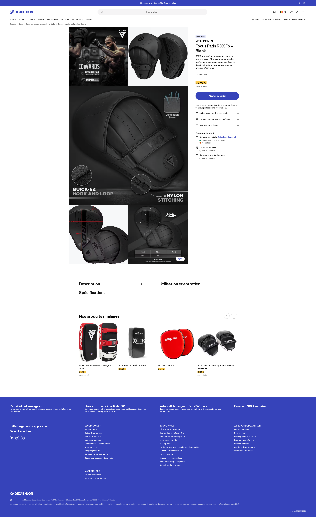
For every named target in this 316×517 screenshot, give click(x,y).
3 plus (180, 259)
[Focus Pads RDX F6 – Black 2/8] (98, 56)
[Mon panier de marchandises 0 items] (303, 12)
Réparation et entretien (294, 19)
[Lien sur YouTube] (17, 438)
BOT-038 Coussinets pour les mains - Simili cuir (216, 367)
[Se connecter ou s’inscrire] (297, 12)
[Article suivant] (234, 316)
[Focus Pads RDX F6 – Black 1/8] (158, 56)
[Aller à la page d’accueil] (21, 12)
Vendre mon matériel (271, 19)
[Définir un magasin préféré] (274, 12)
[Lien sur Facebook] (12, 438)
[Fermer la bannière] (304, 3)
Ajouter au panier (217, 96)
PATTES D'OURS (166, 365)
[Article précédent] (227, 316)
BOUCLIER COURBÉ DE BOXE (132, 365)
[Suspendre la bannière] (300, 3)
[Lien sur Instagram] (23, 438)
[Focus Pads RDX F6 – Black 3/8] (128, 145)
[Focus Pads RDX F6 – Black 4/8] (98, 234)
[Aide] (291, 12)
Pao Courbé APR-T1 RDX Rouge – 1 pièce (96, 367)
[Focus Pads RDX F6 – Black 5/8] (158, 234)
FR (285, 12)
